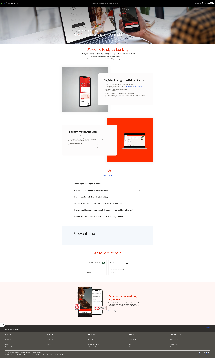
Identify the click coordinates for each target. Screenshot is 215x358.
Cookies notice (173, 344)
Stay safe (28, 352)
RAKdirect (49, 342)
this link (89, 138)
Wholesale (108, 3)
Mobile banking (50, 337)
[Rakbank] (208, 327)
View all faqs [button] (107, 175)
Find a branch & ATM (92, 346)
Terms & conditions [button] (78, 238)
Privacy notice (173, 346)
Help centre (116, 3)
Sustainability (132, 342)
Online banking (50, 339)
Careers (133, 4)
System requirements (14, 352)
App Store (128, 86)
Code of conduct (173, 337)
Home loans (7, 344)
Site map (7, 352)
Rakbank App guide (92, 342)
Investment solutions (9, 346)
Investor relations (132, 339)
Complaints (22, 352)
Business (101, 3)
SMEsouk (132, 4)
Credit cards (8, 339)
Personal (95, 3)
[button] (12, 3)
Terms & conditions (174, 339)
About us (198, 3)
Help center (90, 339)
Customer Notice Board (35, 352)
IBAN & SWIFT (90, 337)
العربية (207, 3)
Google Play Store (137, 86)
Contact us (49, 344)
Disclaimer (172, 342)
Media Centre (126, 4)
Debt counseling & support (93, 344)
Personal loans (8, 342)
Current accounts (9, 337)
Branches (49, 346)
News (130, 344)
